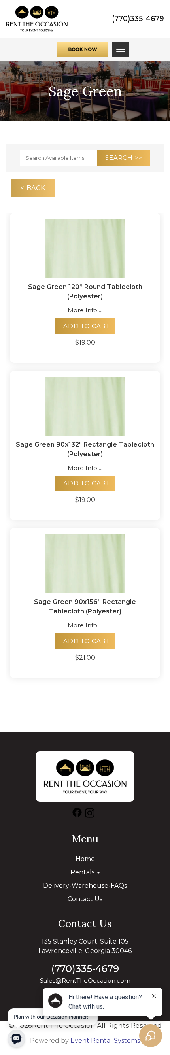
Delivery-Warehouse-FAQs (85, 885)
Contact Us (85, 899)
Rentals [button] (83, 872)
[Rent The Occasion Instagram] (89, 814)
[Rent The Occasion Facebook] (77, 814)
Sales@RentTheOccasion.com (85, 980)
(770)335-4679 (138, 18)
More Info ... (85, 310)
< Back (33, 188)
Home (85, 858)
